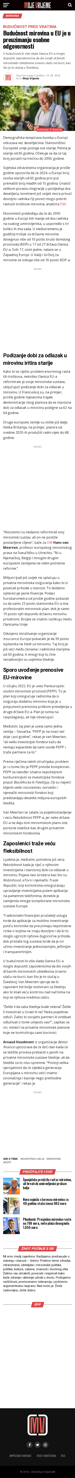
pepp (8, 1162)
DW (63, 204)
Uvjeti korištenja (46, 1456)
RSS (63, 1456)
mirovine (54, 1159)
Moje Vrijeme (31, 78)
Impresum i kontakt (21, 1456)
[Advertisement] (37, 309)
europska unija (33, 1159)
